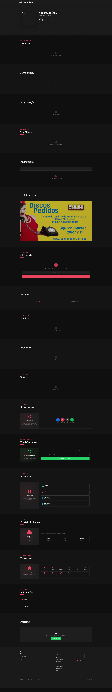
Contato (89, 2)
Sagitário (61, 573)
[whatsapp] (91, 680)
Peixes (85, 573)
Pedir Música (50, 2)
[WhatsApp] (72, 420)
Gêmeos (61, 568)
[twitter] (89, 680)
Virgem (85, 568)
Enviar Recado (74, 301)
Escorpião (53, 573)
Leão (77, 568)
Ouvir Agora (59, 654)
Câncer (69, 568)
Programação (41, 2)
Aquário (77, 573)
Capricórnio (69, 573)
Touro (53, 568)
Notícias (67, 2)
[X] (67, 420)
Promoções (59, 668)
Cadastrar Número (66, 458)
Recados (59, 670)
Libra (44, 573)
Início (34, 2)
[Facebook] (58, 420)
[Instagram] (63, 420)
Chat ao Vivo (59, 2)
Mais (82, 2)
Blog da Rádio (75, 2)
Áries (44, 568)
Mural (39, 301)
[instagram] (87, 680)
